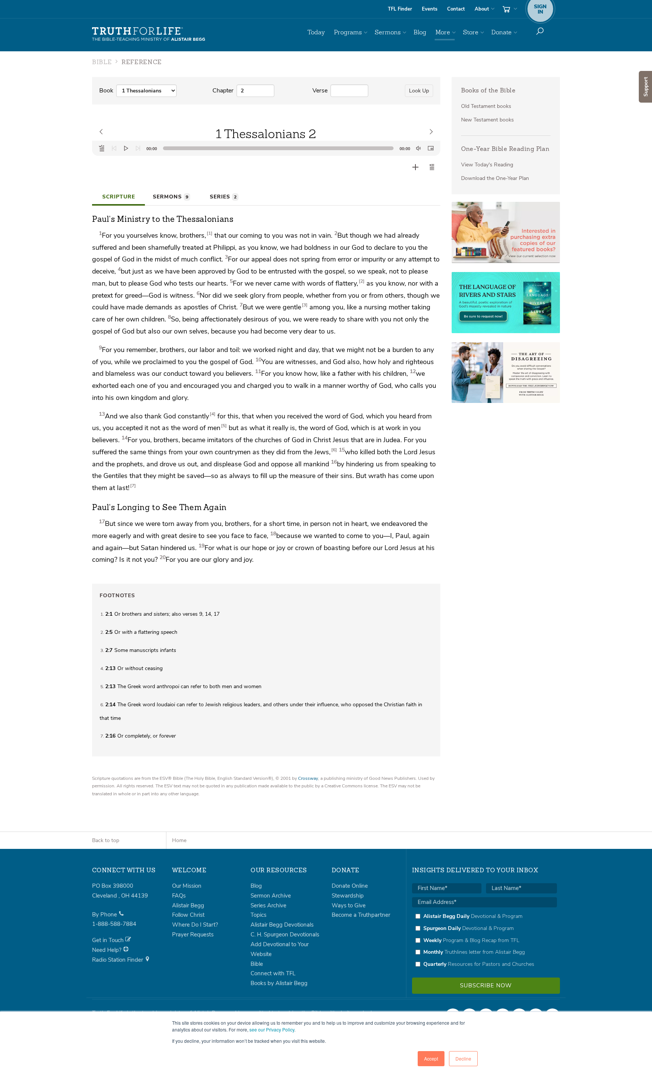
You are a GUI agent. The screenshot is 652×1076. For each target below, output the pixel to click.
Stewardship (348, 895)
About (482, 9)
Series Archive (268, 905)
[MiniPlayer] (430, 148)
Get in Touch (108, 940)
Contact (456, 9)
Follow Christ (188, 915)
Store (470, 32)
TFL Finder (400, 9)
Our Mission (186, 886)
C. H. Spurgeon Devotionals (285, 934)
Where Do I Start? (195, 924)
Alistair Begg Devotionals (282, 924)
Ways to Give (349, 905)
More (442, 32)
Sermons (388, 32)
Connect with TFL (273, 973)
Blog (420, 32)
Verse (320, 90)
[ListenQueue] (102, 148)
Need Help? (107, 950)
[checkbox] (484, 940)
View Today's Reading (487, 164)
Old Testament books (486, 106)
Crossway (308, 778)
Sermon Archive (271, 895)
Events (429, 9)
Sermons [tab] (170, 196)
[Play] (126, 148)
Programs (348, 32)
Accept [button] (431, 1058)
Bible (257, 964)
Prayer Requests (193, 934)
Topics (258, 915)
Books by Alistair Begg (279, 983)
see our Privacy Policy (271, 1029)
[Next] (138, 148)
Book (106, 90)
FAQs (179, 895)
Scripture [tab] (118, 196)
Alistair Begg (188, 905)
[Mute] (418, 148)
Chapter (223, 90)
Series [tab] (223, 196)
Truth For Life (148, 34)
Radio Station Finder (118, 960)
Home (179, 840)
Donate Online (350, 886)
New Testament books (487, 119)
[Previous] (114, 148)
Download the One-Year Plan (495, 178)
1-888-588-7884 (114, 924)
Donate (501, 32)
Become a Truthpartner (361, 915)
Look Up (419, 90)
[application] (266, 148)
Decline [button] (463, 1058)
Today (316, 32)
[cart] (509, 9)
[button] (432, 167)
